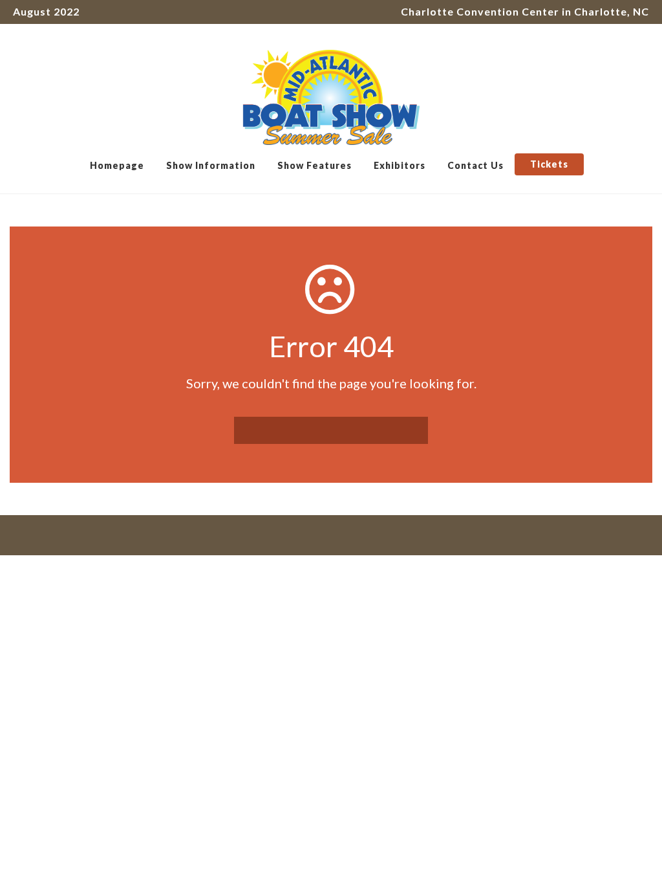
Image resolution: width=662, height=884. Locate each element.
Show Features (314, 165)
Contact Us (475, 165)
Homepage (117, 165)
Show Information (210, 165)
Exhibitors (399, 165)
